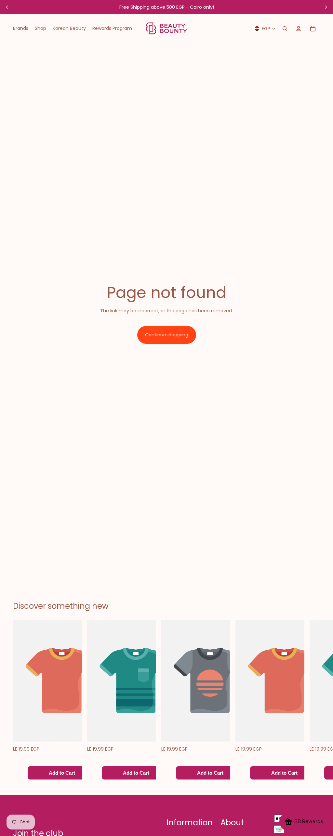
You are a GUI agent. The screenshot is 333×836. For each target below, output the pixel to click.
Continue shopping (166, 334)
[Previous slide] (7, 7)
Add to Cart (62, 773)
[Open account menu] (298, 28)
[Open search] (285, 28)
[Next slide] (326, 7)
